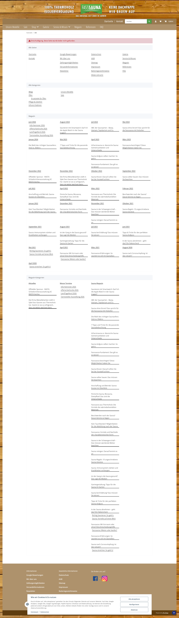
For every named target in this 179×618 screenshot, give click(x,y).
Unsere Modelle (67, 92)
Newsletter (64, 71)
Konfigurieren (134, 604)
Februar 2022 (128, 188)
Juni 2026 (32, 122)
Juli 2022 (32, 188)
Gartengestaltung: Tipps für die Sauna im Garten (72, 242)
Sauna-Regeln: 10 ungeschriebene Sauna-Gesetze (136, 210)
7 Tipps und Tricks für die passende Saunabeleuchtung (74, 146)
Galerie (46, 27)
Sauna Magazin (97, 283)
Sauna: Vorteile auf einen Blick (41, 254)
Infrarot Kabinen (35, 105)
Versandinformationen (69, 67)
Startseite (108, 21)
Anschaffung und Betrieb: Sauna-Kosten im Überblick (41, 195)
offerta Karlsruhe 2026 (38, 128)
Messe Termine (66, 283)
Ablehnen (134, 610)
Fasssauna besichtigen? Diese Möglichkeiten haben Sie (134, 146)
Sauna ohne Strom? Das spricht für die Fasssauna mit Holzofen (136, 129)
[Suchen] (149, 21)
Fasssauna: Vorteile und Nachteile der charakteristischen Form (73, 210)
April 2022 (64, 188)
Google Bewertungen (68, 54)
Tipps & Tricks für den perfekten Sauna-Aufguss (135, 233)
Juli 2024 (94, 122)
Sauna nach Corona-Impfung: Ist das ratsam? (135, 254)
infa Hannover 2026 (37, 125)
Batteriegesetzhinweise (100, 71)
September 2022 (129, 171)
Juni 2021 (126, 227)
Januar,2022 (33, 203)
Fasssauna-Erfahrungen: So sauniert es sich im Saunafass (102, 254)
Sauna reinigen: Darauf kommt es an (104, 221)
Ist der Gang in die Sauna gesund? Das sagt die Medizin (73, 233)
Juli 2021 (94, 227)
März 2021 (95, 247)
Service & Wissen (129, 58)
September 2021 (35, 227)
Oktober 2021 (128, 203)
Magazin (78, 27)
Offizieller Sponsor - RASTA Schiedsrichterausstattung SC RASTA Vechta (40, 179)
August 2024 (65, 122)
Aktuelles (32, 283)
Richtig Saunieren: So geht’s (40, 251)
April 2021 (64, 247)
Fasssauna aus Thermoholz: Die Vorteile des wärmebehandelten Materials (103, 196)
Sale (62, 95)
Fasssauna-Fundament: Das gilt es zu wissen (104, 165)
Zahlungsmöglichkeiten (69, 62)
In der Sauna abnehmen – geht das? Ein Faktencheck (134, 242)
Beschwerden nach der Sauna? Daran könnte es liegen (134, 195)
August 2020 (127, 247)
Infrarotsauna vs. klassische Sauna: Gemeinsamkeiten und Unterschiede (105, 147)
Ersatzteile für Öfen (38, 98)
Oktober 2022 (96, 171)
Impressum (34, 612)
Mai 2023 (63, 139)
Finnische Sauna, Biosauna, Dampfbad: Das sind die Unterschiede (70, 196)
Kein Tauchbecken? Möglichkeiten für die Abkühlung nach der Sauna (42, 210)
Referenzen (91, 27)
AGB (93, 58)
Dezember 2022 (35, 171)
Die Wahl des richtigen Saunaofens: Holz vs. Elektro (42, 146)
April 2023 (95, 139)
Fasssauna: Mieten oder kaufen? (73, 259)
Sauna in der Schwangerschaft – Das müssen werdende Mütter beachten (103, 211)
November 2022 (66, 171)
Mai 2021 (32, 247)
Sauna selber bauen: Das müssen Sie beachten (136, 178)
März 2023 (127, 139)
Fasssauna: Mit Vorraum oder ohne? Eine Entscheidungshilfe (72, 254)
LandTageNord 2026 (37, 132)
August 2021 (65, 227)
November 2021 (97, 203)
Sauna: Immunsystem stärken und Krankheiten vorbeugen (42, 233)
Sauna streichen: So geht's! (40, 266)
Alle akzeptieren (134, 599)
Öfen (30, 95)
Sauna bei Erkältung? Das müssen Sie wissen (104, 233)
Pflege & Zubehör (35, 102)
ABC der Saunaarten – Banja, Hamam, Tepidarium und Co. (102, 129)
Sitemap (94, 62)
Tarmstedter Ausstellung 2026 (41, 135)
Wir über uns (65, 58)
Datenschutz (44, 612)
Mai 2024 (126, 122)
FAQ (101, 27)
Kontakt (119, 21)
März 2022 (95, 188)
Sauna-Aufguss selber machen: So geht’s (104, 157)
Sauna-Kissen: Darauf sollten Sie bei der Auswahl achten (103, 178)
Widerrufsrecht (97, 75)
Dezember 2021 (66, 203)
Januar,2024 (33, 139)
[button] (155, 21)
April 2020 (33, 263)
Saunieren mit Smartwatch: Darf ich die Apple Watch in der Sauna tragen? (74, 130)
